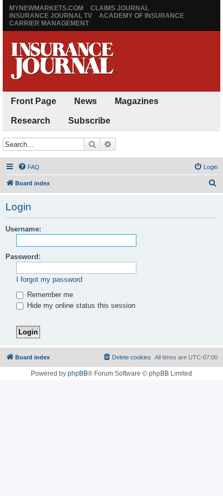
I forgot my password (49, 279)
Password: (23, 257)
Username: (23, 229)
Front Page (33, 101)
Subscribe (89, 120)
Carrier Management (49, 23)
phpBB (78, 373)
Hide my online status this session (80, 305)
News (85, 101)
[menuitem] (29, 166)
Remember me (49, 295)
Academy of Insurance (141, 16)
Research (30, 120)
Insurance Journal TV (50, 16)
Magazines (137, 101)
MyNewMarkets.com (46, 8)
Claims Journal (119, 8)
